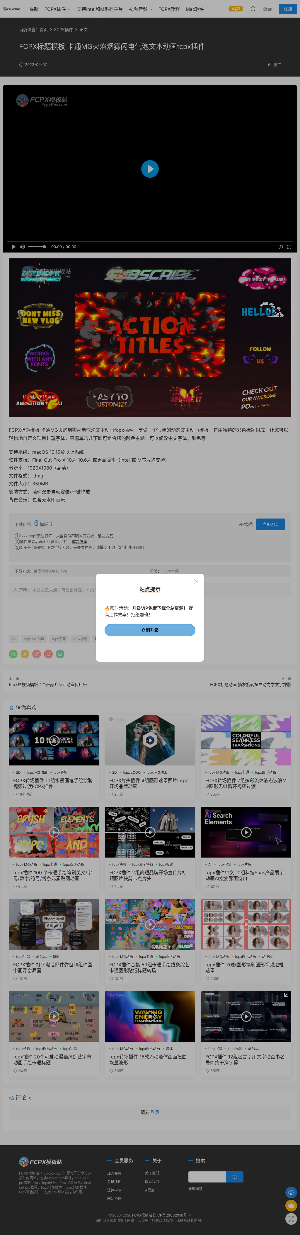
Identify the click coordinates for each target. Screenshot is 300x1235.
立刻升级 (150, 630)
